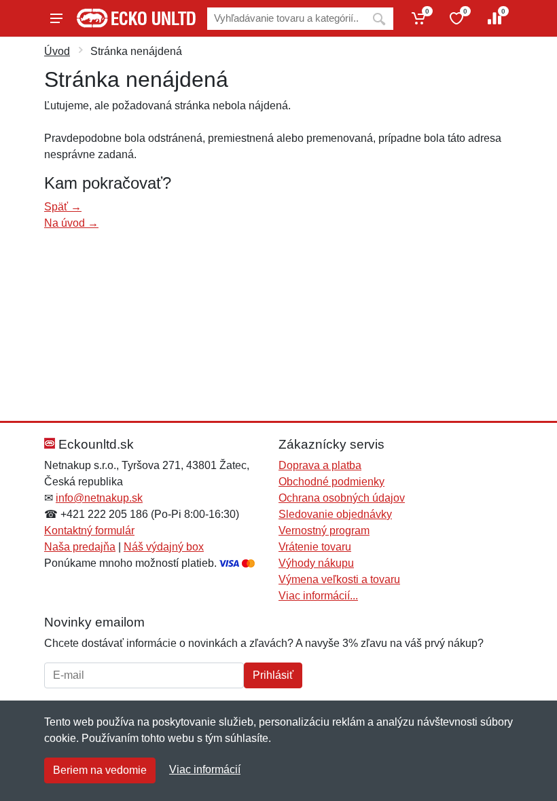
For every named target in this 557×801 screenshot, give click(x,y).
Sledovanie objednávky (335, 514)
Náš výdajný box (164, 547)
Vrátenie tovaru (314, 547)
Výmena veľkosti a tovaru (339, 579)
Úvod (57, 51)
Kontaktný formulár (89, 530)
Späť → (63, 206)
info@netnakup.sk (99, 498)
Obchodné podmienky (331, 481)
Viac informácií (204, 769)
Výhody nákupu (316, 563)
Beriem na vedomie (100, 770)
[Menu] (56, 18)
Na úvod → (71, 223)
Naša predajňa (79, 547)
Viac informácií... (318, 595)
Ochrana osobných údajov (341, 498)
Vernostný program (324, 530)
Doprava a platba (319, 465)
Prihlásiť (273, 675)
